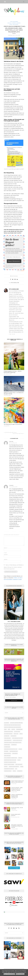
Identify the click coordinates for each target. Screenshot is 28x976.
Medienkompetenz (14, 751)
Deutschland (17, 731)
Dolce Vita (16, 733)
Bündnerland (19, 729)
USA (16, 768)
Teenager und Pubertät (14, 766)
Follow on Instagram (14, 867)
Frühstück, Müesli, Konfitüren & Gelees (12, 742)
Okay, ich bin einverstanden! (9, 973)
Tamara (11, 485)
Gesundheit (13, 744)
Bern (5, 729)
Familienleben (14, 21)
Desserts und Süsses (8, 731)
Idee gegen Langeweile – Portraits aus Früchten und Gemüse (17, 826)
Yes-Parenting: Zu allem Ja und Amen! (13, 424)
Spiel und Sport (14, 24)
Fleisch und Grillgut (17, 740)
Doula (21, 733)
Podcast (20, 757)
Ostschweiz (15, 753)
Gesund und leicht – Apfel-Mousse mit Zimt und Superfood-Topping (17, 789)
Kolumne (6, 751)
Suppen (5, 766)
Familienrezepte (7, 740)
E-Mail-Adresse (6, 553)
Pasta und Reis (7, 755)
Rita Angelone (15, 282)
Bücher (13, 729)
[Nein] (26, 972)
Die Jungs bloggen (8, 733)
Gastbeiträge (7, 744)
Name (5, 547)
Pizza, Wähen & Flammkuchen (10, 757)
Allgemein (6, 722)
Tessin (21, 766)
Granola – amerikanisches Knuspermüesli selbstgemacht (16, 796)
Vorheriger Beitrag (10, 432)
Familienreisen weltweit (17, 738)
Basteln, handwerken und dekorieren (12, 727)
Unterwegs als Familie (9, 768)
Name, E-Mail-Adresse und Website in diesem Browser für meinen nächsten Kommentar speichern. (14, 567)
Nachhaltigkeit (7, 753)
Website (5, 559)
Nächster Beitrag (18, 433)
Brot (9, 729)
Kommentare (14, 276)
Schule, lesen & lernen (9, 764)
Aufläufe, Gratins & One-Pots (16, 722)
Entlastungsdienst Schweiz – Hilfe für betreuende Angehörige (12, 372)
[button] (7, 850)
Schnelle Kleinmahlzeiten (10, 762)
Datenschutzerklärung (20, 973)
